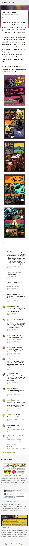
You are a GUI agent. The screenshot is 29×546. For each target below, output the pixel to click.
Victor (9, 388)
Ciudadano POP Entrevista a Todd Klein (11, 475)
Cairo (8, 373)
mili (8, 359)
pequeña (17, 42)
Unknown (9, 414)
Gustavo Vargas (11, 435)
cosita (22, 42)
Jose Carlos (10, 335)
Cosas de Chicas (5, 527)
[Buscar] (27, 2)
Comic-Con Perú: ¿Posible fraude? (9, 501)
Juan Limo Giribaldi (12, 319)
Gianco (9, 306)
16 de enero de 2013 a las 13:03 (16, 448)
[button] (3, 18)
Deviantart (7, 71)
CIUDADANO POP (9, 2)
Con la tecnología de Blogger (15, 544)
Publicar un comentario (8, 452)
